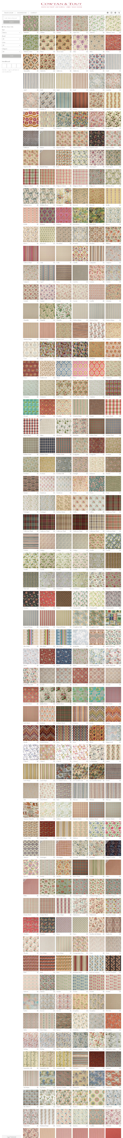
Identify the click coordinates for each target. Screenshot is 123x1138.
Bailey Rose (109, 128)
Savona (42, 1011)
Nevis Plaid (76, 876)
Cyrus (25, 358)
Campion (108, 262)
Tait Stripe (26, 1087)
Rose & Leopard (94, 972)
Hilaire (59, 608)
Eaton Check (109, 416)
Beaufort (75, 167)
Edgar (41, 435)
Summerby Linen (111, 1049)
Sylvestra (75, 1068)
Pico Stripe (43, 953)
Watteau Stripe (44, 1126)
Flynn (107, 493)
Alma (74, 52)
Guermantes (93, 569)
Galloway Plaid (110, 512)
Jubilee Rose (43, 704)
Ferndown (43, 493)
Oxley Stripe (60, 915)
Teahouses (76, 1087)
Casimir (26, 301)
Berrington (60, 205)
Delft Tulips (60, 397)
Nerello (59, 876)
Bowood (42, 243)
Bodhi (108, 205)
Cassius (59, 301)
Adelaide (26, 32)
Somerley (76, 1030)
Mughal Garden (110, 857)
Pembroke (109, 934)
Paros (58, 934)
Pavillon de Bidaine (95, 934)
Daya (58, 378)
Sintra (25, 1030)
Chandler (26, 320)
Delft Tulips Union (78, 397)
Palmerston (76, 915)
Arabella (92, 90)
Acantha (92, 1126)
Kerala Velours (44, 742)
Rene (25, 972)
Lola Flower (43, 800)
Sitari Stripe (43, 1030)
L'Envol (26, 761)
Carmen (92, 282)
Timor (41, 1107)
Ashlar (91, 109)
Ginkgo (42, 550)
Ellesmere (59, 435)
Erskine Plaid (93, 435)
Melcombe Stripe (61, 838)
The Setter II (27, 1107)
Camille (75, 262)
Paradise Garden (111, 915)
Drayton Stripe (77, 416)
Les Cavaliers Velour (95, 780)
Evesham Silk (60, 473)
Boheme (42, 224)
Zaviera (59, 1126)
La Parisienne (93, 761)
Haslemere (43, 589)
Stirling (26, 1049)
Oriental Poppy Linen (96, 896)
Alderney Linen (110, 32)
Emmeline (76, 435)
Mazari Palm (27, 838)
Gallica (75, 512)
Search (11, 22)
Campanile (93, 262)
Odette (92, 876)
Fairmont (92, 473)
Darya (108, 358)
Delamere (109, 378)
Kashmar (42, 723)
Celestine (108, 301)
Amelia (92, 71)
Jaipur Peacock (110, 646)
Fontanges (27, 512)
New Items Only (8, 27)
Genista (26, 550)
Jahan (91, 646)
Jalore (25, 665)
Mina (91, 838)
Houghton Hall (77, 627)
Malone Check (77, 819)
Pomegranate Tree (78, 953)
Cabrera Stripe (28, 262)
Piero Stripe (60, 953)
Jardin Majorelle (94, 665)
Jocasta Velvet (28, 704)
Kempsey (75, 723)
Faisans (108, 473)
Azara (41, 128)
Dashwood (43, 378)
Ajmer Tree (76, 32)
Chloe (91, 339)
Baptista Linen (61, 147)
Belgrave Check (28, 186)
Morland (75, 857)
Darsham (92, 358)
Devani (108, 397)
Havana (92, 589)
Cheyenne (76, 339)
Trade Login (8, 13)
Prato (91, 953)
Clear (11, 56)
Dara (41, 358)
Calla (41, 262)
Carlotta (75, 282)
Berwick (75, 205)
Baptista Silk (27, 167)
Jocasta (42, 685)
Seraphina (76, 1011)
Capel (41, 282)
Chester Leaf (60, 339)
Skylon (58, 1030)
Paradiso (26, 934)
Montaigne (43, 857)
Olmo (107, 876)
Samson (26, 991)
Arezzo (59, 109)
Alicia (41, 52)
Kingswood (109, 742)
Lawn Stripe (27, 780)
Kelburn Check (61, 723)
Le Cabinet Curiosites (63, 780)
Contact (34, 13)
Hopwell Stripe (28, 627)
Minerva (26, 857)
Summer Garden (77, 1049)
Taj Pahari (43, 1087)
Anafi (107, 71)
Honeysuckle (77, 608)
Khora (91, 742)
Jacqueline (76, 646)
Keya (58, 742)
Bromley (75, 243)
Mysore (26, 876)
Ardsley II (43, 109)
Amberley (43, 71)
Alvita (107, 52)
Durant (92, 416)
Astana (25, 128)
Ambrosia (59, 71)
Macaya (75, 800)
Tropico (59, 1107)
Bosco (108, 224)
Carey (58, 282)
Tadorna (92, 1068)
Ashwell (108, 109)
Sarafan (59, 991)
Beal (58, 167)
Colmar (108, 339)
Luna (58, 800)
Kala (74, 704)
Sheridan (108, 1011)
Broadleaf (59, 243)
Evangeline (76, 454)
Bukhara (108, 243)
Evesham (108, 454)
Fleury (75, 493)
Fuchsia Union (61, 512)
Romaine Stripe (77, 972)
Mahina (42, 819)
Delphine (92, 397)
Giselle (92, 550)
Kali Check (109, 704)
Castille (92, 301)
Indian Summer (110, 627)
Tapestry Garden (61, 1087)
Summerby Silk (28, 1068)
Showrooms (22, 13)
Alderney (92, 32)
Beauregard (93, 167)
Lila (25, 800)
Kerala (91, 723)
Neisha (42, 876)
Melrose (75, 838)
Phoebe (26, 953)
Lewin (107, 780)
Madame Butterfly (29, 819)
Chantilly (42, 320)
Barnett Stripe (44, 167)
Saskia (25, 1011)
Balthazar (26, 147)
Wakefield (109, 1107)
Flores (91, 493)
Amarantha (27, 71)
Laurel (108, 761)
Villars (91, 1107)
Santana (42, 991)
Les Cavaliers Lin (78, 780)
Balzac (42, 147)
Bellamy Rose (110, 186)
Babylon (59, 128)
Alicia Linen (60, 52)
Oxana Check (27, 915)
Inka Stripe (27, 646)
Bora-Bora (76, 224)
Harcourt (108, 569)
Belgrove (92, 186)
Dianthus (42, 416)
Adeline (42, 32)
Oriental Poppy (44, 896)
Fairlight (75, 473)
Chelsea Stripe (77, 320)
